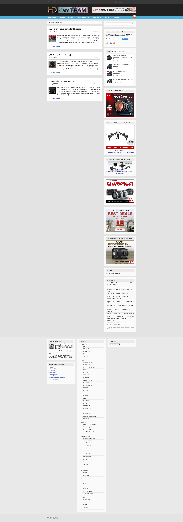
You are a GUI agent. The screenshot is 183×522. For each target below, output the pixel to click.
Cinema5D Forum (54, 369)
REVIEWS (115, 17)
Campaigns (86, 481)
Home (49, 2)
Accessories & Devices (89, 438)
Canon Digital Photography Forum (58, 377)
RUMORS (86, 488)
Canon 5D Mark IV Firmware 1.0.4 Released (118, 287)
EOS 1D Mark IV (87, 370)
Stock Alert (86, 356)
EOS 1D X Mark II (87, 375)
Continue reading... (56, 46)
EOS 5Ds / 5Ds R (87, 385)
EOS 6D (85, 390)
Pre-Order (86, 348)
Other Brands (96, 17)
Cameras (88, 445)
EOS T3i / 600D (87, 408)
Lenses (88, 448)
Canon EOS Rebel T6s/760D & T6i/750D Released (120, 313)
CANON (61, 17)
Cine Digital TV (53, 372)
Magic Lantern (53, 367)
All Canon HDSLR (88, 362)
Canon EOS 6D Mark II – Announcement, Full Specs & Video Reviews (122, 57)
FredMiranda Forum (54, 379)
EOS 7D (85, 398)
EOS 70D (85, 395)
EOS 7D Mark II (87, 400)
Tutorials (85, 467)
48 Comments (96, 57)
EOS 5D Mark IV (87, 382)
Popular (114, 51)
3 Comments (96, 31)
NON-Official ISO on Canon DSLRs (63, 81)
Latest (108, 51)
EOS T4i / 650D (87, 411)
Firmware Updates (88, 427)
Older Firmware (87, 429)
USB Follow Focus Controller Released (65, 29)
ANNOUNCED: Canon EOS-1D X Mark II (117, 293)
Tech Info (85, 464)
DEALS (85, 346)
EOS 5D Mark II (87, 377)
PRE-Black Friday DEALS (114, 299)
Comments (132, 2)
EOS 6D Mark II (87, 393)
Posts (125, 2)
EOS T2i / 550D (87, 406)
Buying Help (51, 17)
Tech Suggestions (88, 493)
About (55, 2)
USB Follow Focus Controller (61, 55)
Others (107, 17)
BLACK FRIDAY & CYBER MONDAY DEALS (118, 296)
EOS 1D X (86, 372)
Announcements (87, 440)
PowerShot (86, 418)
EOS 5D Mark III (87, 380)
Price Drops (86, 351)
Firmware (70, 17)
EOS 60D (85, 388)
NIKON (85, 472)
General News (87, 456)
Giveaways (86, 486)
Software (88, 453)
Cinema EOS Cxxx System (90, 367)
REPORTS (86, 459)
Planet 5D (52, 370)
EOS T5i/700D (87, 413)
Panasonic (86, 475)
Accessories (89, 442)
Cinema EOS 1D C (88, 364)
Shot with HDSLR (87, 491)
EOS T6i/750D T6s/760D (89, 416)
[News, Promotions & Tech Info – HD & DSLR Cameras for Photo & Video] (67, 13)
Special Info (86, 462)
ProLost (51, 381)
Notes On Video (53, 376)
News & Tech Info (82, 17)
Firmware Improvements (89, 424)
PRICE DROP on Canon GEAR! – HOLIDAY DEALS (120, 316)
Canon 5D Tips (53, 374)
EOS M (85, 403)
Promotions (86, 354)
